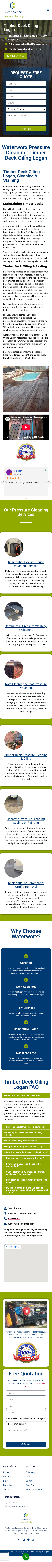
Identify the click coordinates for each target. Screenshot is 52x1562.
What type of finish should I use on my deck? (24, 1134)
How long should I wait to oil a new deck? (25, 1127)
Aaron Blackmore (22, 470)
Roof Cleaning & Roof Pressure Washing (26, 686)
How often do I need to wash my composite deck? (26, 1181)
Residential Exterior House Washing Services (26, 564)
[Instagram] (33, 1539)
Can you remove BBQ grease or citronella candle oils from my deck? (25, 1173)
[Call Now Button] (25, 1556)
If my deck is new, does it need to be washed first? (23, 1165)
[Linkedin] (23, 1539)
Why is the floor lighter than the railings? (25, 1146)
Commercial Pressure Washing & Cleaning (26, 628)
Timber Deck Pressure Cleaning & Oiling (26, 756)
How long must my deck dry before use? (25, 1158)
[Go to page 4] (28, 498)
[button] (48, 10)
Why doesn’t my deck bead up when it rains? (27, 1152)
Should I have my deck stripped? (21, 1140)
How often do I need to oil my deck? (23, 1095)
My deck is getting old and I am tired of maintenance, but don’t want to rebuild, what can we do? (26, 1190)
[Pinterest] (28, 1539)
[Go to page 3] (26, 498)
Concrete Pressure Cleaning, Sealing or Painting (26, 820)
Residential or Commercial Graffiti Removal (26, 884)
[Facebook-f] (19, 1539)
